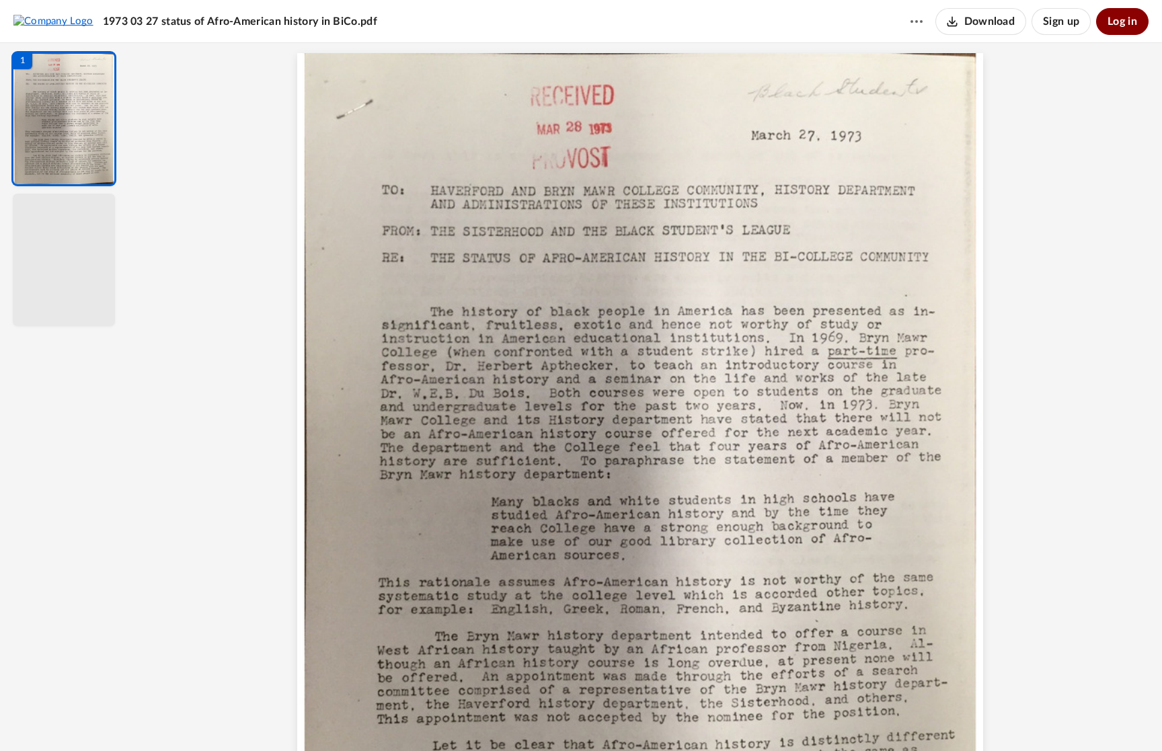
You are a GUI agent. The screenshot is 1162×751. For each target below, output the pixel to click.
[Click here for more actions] (916, 21)
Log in (1122, 21)
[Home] (53, 21)
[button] (63, 118)
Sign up (1061, 21)
